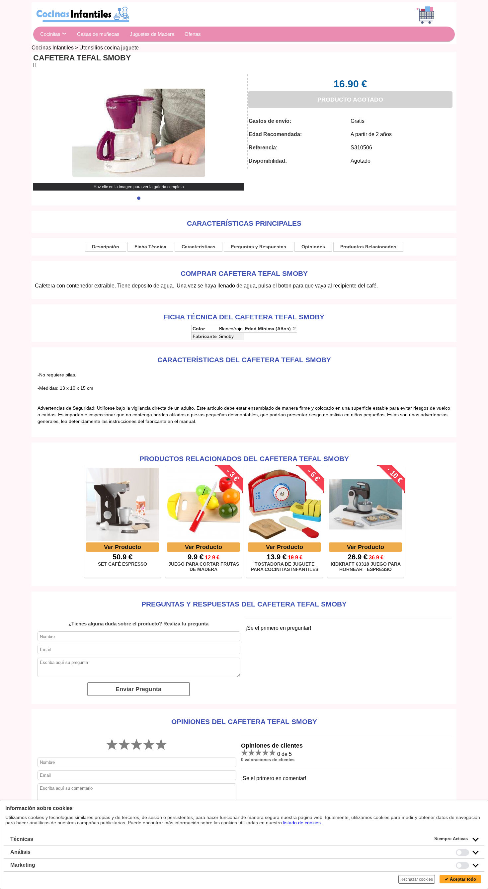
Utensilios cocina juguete (109, 47)
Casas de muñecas (98, 34)
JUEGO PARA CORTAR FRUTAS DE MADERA (203, 566)
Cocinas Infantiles (53, 47)
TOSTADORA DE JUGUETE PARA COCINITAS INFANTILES (284, 566)
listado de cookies (302, 822)
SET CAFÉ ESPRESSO (122, 564)
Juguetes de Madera (152, 34)
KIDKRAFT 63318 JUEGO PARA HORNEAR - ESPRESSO (366, 566)
